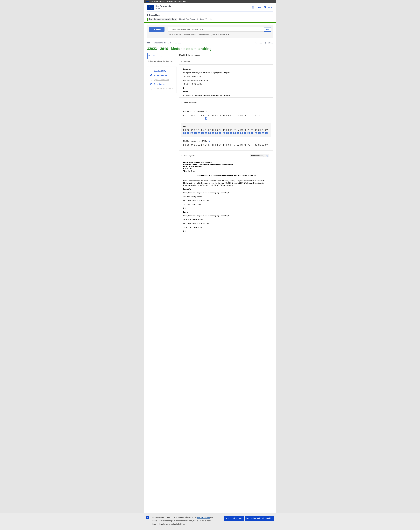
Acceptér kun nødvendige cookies (259, 518)
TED (148, 43)
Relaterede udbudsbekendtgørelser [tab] (160, 61)
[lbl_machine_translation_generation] (209, 141)
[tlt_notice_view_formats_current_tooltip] (267, 156)
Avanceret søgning (190, 34)
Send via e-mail (160, 84)
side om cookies (203, 517)
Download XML (160, 71)
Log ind (258, 7)
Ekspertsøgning (204, 34)
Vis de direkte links (161, 75)
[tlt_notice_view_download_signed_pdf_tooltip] (206, 118)
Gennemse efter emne (220, 34)
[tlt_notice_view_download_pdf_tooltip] (184, 133)
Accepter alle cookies (234, 518)
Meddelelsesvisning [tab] (155, 56)
